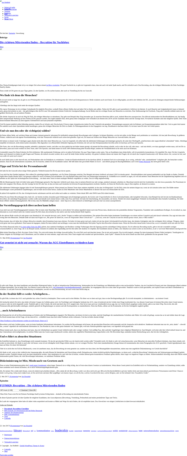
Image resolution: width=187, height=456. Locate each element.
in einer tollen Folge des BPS (31, 227)
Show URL (32, 390)
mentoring (86, 431)
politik (115, 431)
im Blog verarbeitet (52, 85)
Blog (1, 47)
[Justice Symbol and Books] (45, 250)
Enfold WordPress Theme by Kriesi (32, 446)
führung (18, 430)
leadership (61, 430)
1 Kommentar (13, 376)
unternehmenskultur (151, 431)
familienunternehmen (6, 431)
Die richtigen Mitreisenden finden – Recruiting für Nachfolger (34, 42)
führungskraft (26, 431)
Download (24, 390)
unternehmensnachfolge (167, 431)
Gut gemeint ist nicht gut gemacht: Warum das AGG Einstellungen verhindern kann (47, 242)
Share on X (44, 321)
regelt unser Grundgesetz (37, 365)
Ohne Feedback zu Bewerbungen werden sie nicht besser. (20, 321)
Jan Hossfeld (27, 238)
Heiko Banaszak (144, 162)
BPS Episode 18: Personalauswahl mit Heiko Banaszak (23, 411)
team (141, 430)
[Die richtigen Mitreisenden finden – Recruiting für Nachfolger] (45, 49)
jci (35, 431)
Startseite (12, 33)
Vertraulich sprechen (11, 442)
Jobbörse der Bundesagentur (14, 413)
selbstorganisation (133, 431)
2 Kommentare (15, 238)
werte (177, 431)
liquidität (71, 431)
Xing (6, 416)
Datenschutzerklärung (11, 438)
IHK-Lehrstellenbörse (11, 414)
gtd (32, 431)
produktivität (123, 431)
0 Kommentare (15, 426)
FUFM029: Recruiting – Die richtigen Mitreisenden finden (32, 385)
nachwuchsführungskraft (104, 431)
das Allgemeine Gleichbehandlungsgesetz (67, 287)
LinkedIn (7, 418)
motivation (93, 431)
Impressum (8, 435)
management (78, 431)
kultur (52, 431)
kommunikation (43, 430)
